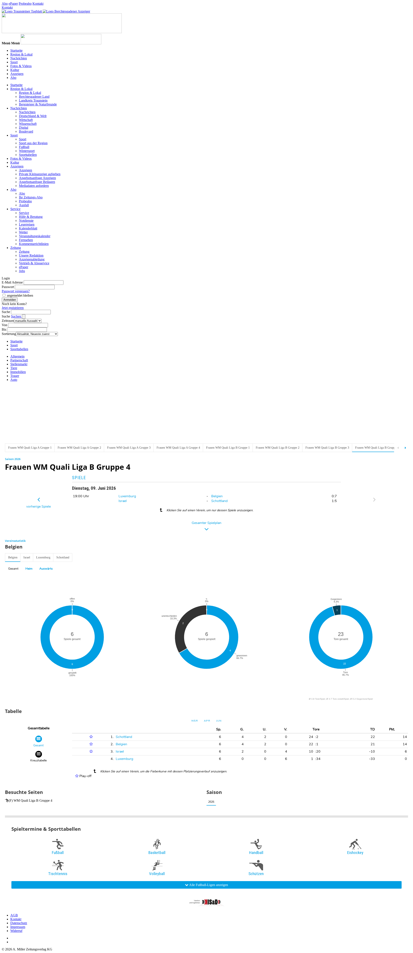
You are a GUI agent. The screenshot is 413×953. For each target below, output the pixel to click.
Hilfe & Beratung (31, 216)
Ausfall (24, 205)
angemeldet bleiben (20, 295)
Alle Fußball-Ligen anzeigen (208, 885)
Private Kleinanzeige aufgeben (39, 174)
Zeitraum (8, 320)
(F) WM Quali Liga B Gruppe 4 (30, 800)
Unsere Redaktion (31, 255)
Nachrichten (18, 58)
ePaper (13, 3)
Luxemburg (127, 496)
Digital (23, 127)
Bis (4, 329)
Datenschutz (18, 923)
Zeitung (15, 247)
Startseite (16, 50)
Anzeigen (16, 74)
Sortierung (9, 334)
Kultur (14, 70)
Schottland (219, 501)
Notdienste (26, 220)
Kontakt (37, 3)
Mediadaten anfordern (34, 186)
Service (15, 209)
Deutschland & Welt (32, 116)
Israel (123, 501)
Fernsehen (26, 240)
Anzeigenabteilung (32, 259)
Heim (28, 569)
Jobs (22, 271)
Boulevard (26, 131)
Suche (6, 312)
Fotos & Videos (21, 66)
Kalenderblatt (28, 228)
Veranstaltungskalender (34, 236)
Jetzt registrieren (13, 308)
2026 (211, 801)
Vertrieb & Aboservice (34, 263)
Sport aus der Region (33, 143)
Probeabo (25, 3)
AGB (14, 915)
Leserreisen (26, 224)
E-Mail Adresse (12, 282)
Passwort (8, 287)
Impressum (17, 927)
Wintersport (27, 151)
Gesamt (13, 569)
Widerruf (16, 931)
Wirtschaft (26, 120)
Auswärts (46, 569)
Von (4, 325)
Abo (5, 3)
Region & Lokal (21, 54)
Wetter (23, 232)
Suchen (16, 316)
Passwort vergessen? (16, 291)
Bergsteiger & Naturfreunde (38, 104)
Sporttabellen (28, 155)
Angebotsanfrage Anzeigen (37, 178)
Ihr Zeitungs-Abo (31, 197)
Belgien (217, 496)
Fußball (24, 147)
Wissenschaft (28, 124)
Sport (14, 62)
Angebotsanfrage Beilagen (37, 182)
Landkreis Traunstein (33, 100)
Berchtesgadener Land (34, 96)
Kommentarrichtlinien (34, 244)
